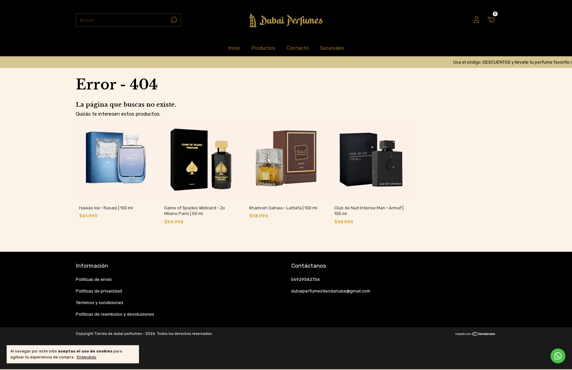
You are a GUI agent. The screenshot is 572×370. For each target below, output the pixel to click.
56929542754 (305, 279)
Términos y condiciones (99, 302)
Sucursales (332, 48)
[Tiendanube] (475, 335)
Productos (263, 48)
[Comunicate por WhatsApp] (557, 355)
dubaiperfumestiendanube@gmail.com (330, 291)
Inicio (234, 48)
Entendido (86, 357)
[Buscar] (173, 19)
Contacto (298, 48)
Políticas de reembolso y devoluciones (115, 314)
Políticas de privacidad (99, 291)
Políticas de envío (94, 279)
